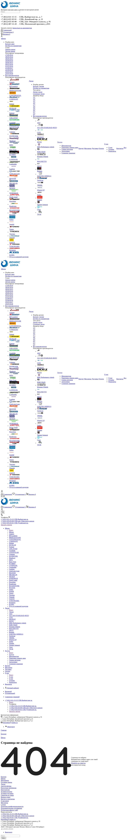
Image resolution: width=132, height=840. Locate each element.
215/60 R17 (9, 68)
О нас (11, 677)
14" (34, 99)
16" (34, 103)
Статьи (3, 804)
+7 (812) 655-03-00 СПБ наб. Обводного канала (17, 521)
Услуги (11, 654)
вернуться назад (79, 765)
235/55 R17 (9, 72)
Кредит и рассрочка (8, 799)
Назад (11, 530)
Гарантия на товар (7, 795)
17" (34, 105)
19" (34, 109)
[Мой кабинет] (1, 36)
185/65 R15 (9, 59)
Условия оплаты (6, 791)
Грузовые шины (6, 782)
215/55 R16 (9, 66)
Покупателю (5, 790)
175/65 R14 (9, 55)
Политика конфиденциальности (12, 806)
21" (34, 112)
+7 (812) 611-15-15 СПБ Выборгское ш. (14, 519)
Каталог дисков (38, 86)
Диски (11, 612)
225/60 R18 (9, 70)
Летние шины (10, 51)
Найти (3, 838)
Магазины (4, 803)
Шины (11, 532)
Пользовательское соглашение (11, 808)
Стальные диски (39, 94)
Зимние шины (10, 49)
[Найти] (1, 14)
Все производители (12, 75)
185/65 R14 (9, 57)
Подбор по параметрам (13, 46)
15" (34, 101)
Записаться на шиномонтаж (22, 28)
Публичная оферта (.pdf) (9, 810)
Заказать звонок (6, 525)
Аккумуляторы (6, 786)
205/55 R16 (9, 64)
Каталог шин (9, 44)
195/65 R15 (9, 62)
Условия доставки (7, 793)
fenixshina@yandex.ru (10, 722)
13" (34, 97)
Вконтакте (11, 727)
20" (34, 110)
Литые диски (37, 92)
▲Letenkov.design (7, 829)
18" (34, 107)
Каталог (3, 777)
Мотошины (5, 780)
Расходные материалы (8, 788)
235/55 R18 (9, 73)
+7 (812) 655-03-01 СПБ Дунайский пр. (14, 523)
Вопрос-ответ (5, 797)
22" (34, 114)
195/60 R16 (9, 60)
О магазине (5, 801)
